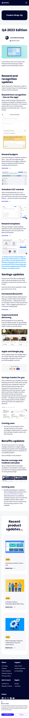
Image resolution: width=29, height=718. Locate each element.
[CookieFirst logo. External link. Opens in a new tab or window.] (1, 702)
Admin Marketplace (12, 494)
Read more (5, 168)
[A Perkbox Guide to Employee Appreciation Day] (14, 586)
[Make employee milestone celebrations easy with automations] (14, 624)
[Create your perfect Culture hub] (14, 547)
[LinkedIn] (3, 698)
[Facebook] (11, 698)
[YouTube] (14, 698)
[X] (8, 698)
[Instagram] (5, 698)
